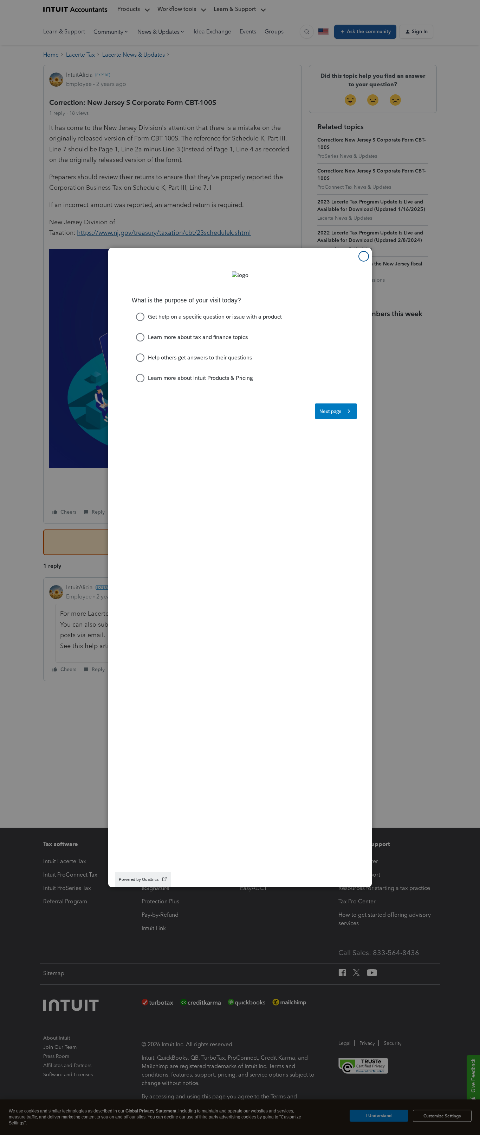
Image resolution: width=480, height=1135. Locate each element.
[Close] (363, 256)
